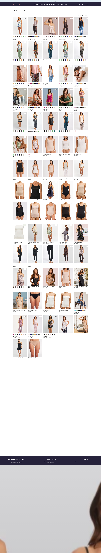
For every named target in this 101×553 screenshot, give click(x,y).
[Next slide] (25, 26)
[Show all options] (25, 36)
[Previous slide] (14, 26)
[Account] (85, 4)
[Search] (83, 4)
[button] (83, 15)
